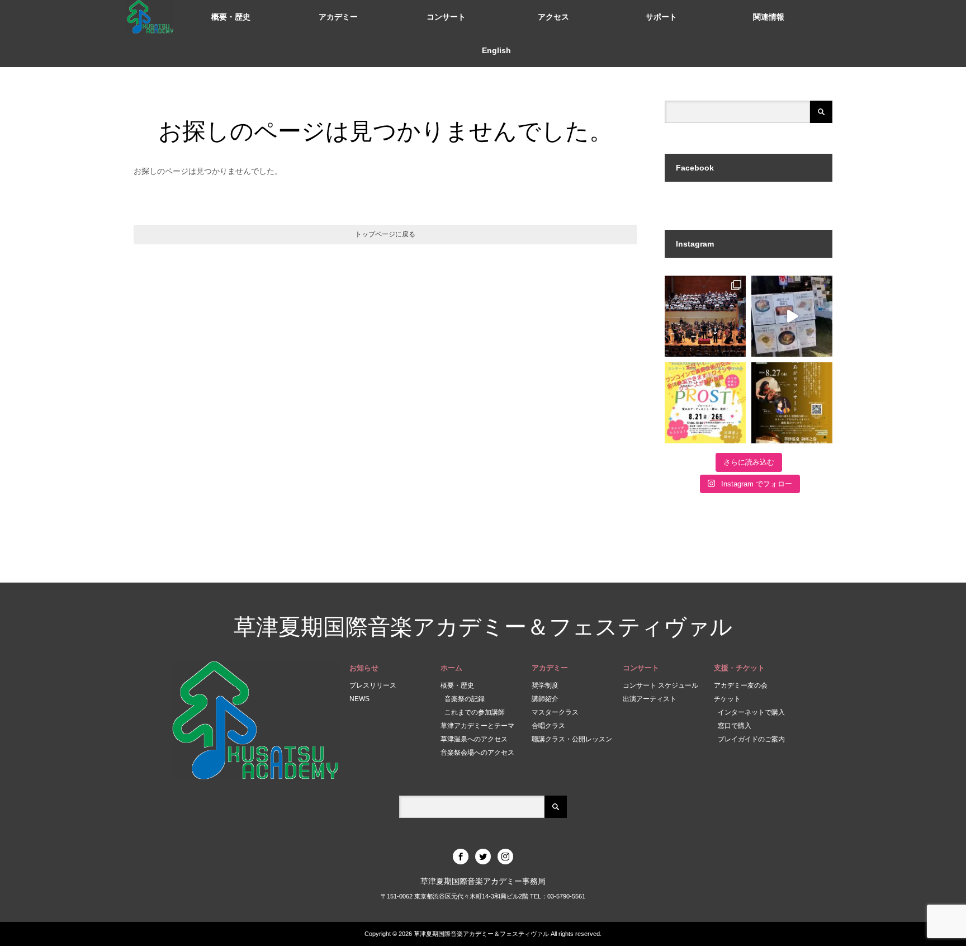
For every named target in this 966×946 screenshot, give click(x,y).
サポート (661, 16)
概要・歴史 (230, 16)
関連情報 (768, 16)
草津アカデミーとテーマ (477, 726)
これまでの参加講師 (474, 712)
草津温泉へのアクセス (474, 739)
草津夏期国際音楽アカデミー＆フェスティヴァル (483, 627)
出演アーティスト (649, 699)
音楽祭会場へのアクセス (477, 752)
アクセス (553, 16)
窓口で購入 (734, 726)
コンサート (446, 16)
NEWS (359, 699)
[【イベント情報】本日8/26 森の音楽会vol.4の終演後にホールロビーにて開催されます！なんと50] (705, 402)
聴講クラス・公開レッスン (572, 739)
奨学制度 (545, 685)
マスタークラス (555, 712)
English (496, 50)
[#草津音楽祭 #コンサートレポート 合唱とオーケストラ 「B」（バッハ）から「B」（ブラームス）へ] (705, 316)
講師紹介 (545, 699)
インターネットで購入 (751, 712)
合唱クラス (548, 726)
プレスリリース (372, 685)
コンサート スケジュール (660, 685)
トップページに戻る (385, 234)
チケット (727, 699)
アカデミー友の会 (741, 685)
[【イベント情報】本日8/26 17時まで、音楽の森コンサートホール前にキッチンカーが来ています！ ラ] (791, 316)
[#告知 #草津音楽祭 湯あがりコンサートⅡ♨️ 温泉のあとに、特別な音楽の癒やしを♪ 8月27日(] (791, 402)
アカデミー (338, 16)
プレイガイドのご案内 (751, 739)
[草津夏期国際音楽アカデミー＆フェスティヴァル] (150, 17)
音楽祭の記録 (464, 699)
